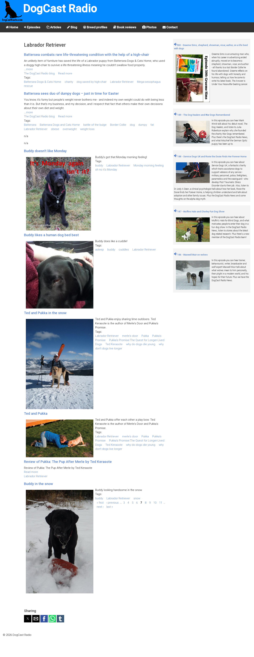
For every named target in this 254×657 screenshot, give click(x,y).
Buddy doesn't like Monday (45, 151)
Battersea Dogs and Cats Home (60, 124)
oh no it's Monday (106, 169)
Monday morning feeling (149, 165)
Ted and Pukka (35, 413)
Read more (65, 73)
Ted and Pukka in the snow (45, 313)
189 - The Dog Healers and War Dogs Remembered (203, 115)
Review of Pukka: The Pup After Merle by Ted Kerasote (68, 462)
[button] (27, 618)
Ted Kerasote (114, 344)
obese (55, 129)
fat (152, 124)
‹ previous (112, 502)
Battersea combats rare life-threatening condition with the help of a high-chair (86, 54)
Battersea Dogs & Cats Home (42, 81)
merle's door (130, 336)
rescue (28, 86)
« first (100, 502)
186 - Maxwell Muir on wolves (192, 254)
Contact (172, 27)
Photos (151, 27)
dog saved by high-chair (92, 81)
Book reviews (126, 27)
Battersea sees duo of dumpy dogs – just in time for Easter (71, 93)
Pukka (145, 336)
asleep (99, 249)
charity (69, 81)
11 (160, 502)
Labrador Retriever (122, 81)
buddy (99, 165)
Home (13, 27)
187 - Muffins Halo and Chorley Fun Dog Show (200, 211)
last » (109, 506)
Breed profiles (96, 27)
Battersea (30, 124)
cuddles (124, 249)
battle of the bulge (95, 124)
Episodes (33, 27)
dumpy (142, 124)
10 (154, 502)
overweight (70, 129)
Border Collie (118, 124)
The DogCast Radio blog (39, 73)
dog (132, 124)
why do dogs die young (140, 344)
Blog (73, 27)
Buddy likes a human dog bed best (51, 235)
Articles (55, 27)
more (29, 69)
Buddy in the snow (38, 484)
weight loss (87, 129)
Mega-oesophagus (149, 81)
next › (100, 506)
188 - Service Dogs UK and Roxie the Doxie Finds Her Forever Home (212, 156)
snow (137, 498)
